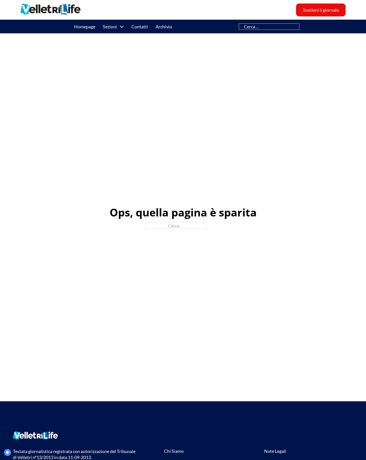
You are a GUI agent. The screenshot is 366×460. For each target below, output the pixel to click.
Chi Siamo (174, 451)
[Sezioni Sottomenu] (122, 26)
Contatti (139, 26)
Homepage (84, 26)
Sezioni (110, 26)
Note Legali (275, 451)
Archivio (164, 26)
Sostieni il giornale (321, 10)
